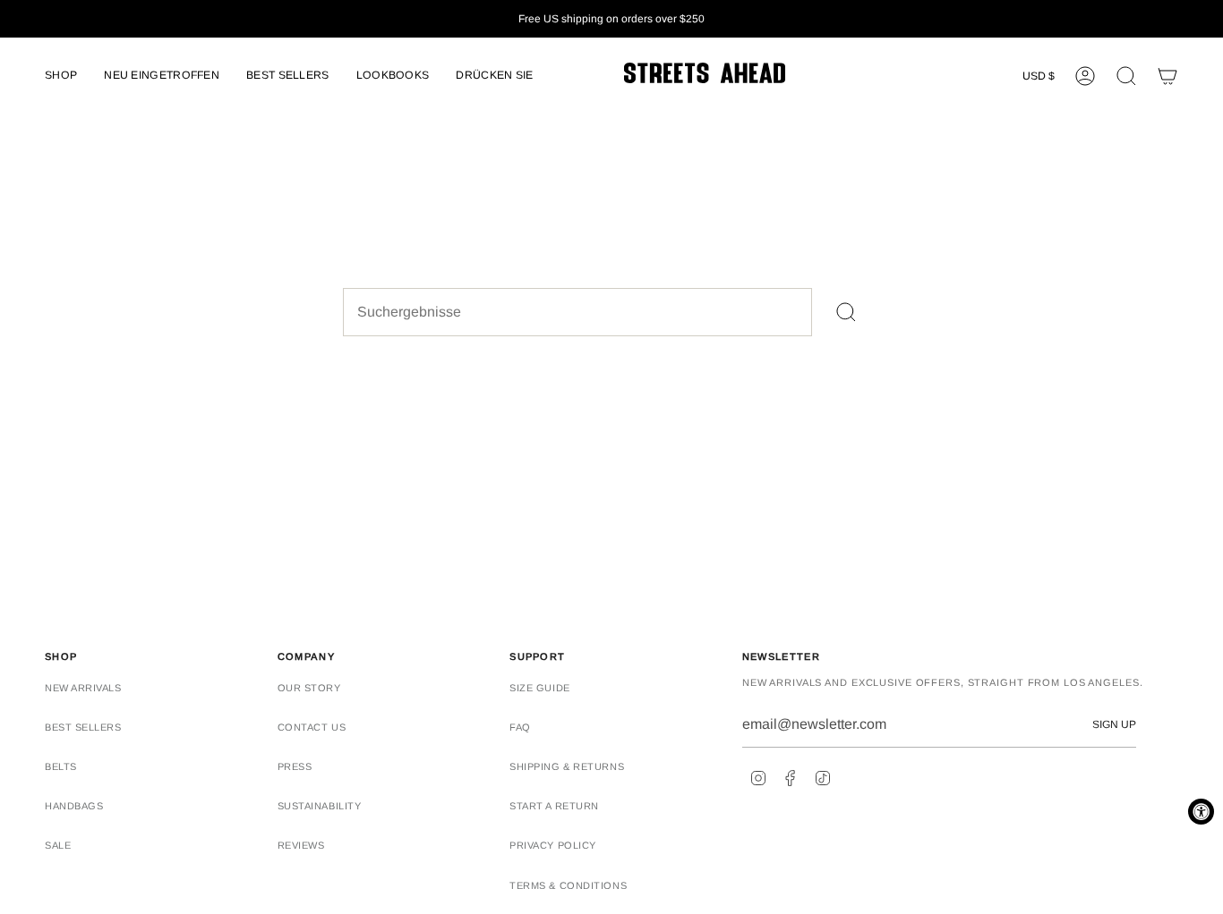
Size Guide (539, 687)
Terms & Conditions (568, 885)
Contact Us (312, 727)
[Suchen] (846, 312)
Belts (61, 766)
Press (295, 766)
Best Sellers (83, 727)
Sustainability (320, 805)
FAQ (520, 727)
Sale (58, 845)
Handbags (74, 805)
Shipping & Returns (566, 766)
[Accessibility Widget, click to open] (1201, 812)
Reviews (301, 845)
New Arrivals (83, 687)
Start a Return (554, 805)
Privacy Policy (552, 845)
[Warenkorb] (1167, 76)
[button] (60, 76)
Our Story (309, 687)
